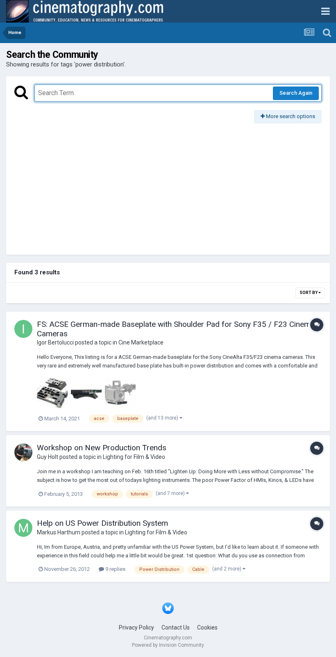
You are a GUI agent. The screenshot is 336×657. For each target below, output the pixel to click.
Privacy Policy (136, 627)
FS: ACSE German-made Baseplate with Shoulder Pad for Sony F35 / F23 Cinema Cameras (176, 328)
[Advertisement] (168, 185)
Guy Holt (47, 457)
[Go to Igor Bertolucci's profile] (23, 329)
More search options (290, 116)
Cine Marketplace (140, 342)
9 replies (114, 569)
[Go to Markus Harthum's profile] (23, 528)
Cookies (207, 627)
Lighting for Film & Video (134, 457)
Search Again (295, 93)
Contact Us (175, 627)
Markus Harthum (58, 532)
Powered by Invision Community (168, 645)
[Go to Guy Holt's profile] (23, 452)
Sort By (309, 292)
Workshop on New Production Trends (101, 447)
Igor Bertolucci (55, 342)
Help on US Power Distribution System (102, 523)
